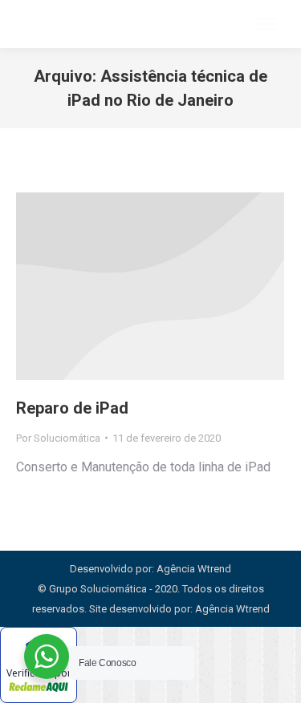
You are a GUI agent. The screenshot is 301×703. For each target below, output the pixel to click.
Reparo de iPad (72, 408)
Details (150, 286)
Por (58, 438)
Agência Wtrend (232, 609)
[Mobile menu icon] (266, 24)
